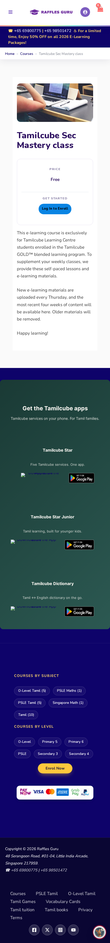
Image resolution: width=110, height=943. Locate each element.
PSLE (22, 753)
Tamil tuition (22, 910)
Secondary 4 (79, 753)
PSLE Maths (69, 690)
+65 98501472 (57, 30)
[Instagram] (60, 930)
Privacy (85, 910)
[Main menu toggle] (10, 12)
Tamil (26, 714)
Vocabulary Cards (63, 902)
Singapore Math (68, 702)
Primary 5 (49, 741)
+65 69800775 (27, 30)
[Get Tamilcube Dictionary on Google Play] (79, 611)
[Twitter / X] (47, 930)
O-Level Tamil (32, 690)
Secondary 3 (48, 753)
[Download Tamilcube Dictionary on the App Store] (34, 611)
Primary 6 (76, 741)
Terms (16, 918)
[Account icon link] (85, 12)
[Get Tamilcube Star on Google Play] (81, 478)
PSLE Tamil (29, 702)
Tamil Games (23, 902)
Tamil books (56, 910)
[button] (55, 768)
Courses (18, 894)
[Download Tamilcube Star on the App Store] (42, 478)
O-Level (24, 741)
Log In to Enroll (55, 208)
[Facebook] (34, 930)
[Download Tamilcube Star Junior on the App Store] (34, 545)
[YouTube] (73, 930)
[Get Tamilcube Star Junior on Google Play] (79, 544)
